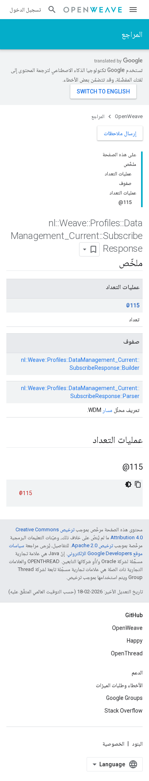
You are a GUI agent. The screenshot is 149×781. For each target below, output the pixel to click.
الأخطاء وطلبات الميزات (119, 685)
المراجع (132, 34)
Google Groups (124, 698)
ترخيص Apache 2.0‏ (92, 545)
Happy (135, 640)
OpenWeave (129, 116)
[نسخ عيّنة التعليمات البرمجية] (138, 484)
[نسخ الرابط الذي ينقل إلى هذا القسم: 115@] (114, 467)
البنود (137, 743)
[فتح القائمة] (133, 9)
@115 (132, 305)
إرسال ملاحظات (120, 133)
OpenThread (127, 653)
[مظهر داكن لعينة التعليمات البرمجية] (128, 484)
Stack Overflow (123, 710)
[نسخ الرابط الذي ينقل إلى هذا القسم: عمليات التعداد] (85, 440)
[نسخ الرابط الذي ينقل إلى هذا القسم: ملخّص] (111, 263)
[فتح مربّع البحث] (52, 9)
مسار (107, 410)
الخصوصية (113, 743)
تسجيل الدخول (25, 9)
